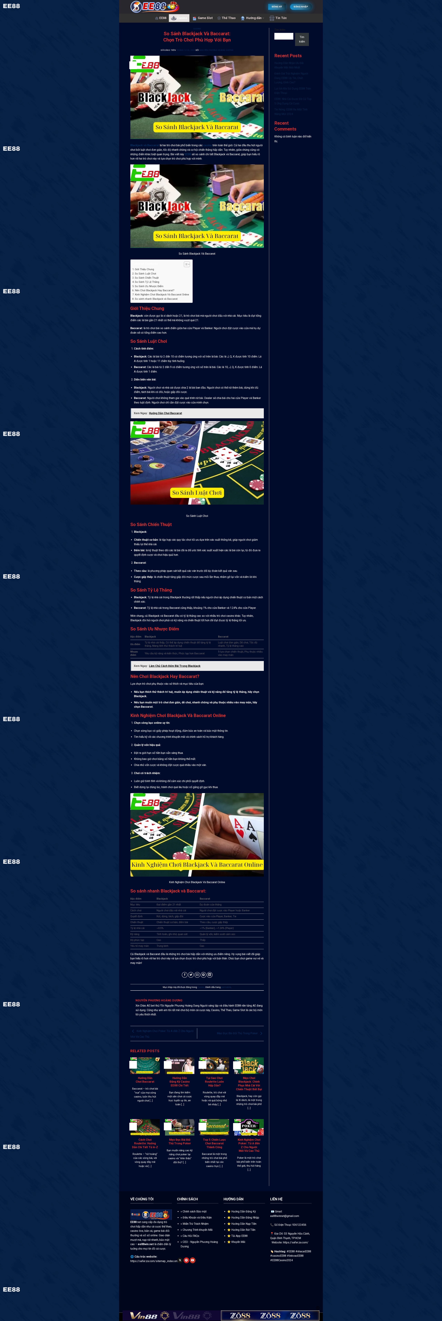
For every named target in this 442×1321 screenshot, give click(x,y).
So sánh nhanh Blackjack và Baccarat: (156, 298)
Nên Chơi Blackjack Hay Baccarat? (154, 290)
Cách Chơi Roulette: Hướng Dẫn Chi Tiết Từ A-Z (145, 1143)
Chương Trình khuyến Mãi (198, 1229)
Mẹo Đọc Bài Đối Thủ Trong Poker (237, 1033)
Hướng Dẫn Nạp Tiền (243, 1223)
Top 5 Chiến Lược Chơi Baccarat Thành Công (214, 1143)
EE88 (162, 18)
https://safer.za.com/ (295, 1242)
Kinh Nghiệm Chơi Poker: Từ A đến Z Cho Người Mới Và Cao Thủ (249, 1145)
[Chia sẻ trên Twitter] (191, 975)
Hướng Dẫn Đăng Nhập (245, 1217)
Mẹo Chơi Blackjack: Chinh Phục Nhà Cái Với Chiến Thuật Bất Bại (249, 1083)
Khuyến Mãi (238, 1242)
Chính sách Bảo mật (194, 1211)
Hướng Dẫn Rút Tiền (243, 1229)
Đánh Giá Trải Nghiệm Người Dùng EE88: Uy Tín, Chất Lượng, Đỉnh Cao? (291, 78)
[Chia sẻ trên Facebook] (185, 975)
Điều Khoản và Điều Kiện (197, 1217)
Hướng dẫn (254, 18)
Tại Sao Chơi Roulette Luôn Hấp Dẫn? (214, 1081)
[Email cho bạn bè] (197, 975)
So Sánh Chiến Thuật (147, 277)
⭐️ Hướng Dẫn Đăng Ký (241, 1211)
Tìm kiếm (279, 29)
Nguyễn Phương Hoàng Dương (216, 50)
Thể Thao (229, 18)
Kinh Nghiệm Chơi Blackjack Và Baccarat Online (162, 294)
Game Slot (205, 18)
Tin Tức (281, 18)
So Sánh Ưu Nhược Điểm (149, 286)
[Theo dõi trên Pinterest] (186, 1260)
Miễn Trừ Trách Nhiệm (196, 1223)
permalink (226, 987)
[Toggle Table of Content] (185, 264)
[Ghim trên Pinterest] (203, 975)
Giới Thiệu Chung (144, 269)
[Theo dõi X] (180, 1260)
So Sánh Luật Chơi (145, 273)
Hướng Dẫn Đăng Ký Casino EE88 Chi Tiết (180, 1081)
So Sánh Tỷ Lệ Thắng (147, 281)
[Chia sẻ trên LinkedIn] (210, 975)
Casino (182, 18)
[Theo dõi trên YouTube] (192, 1260)
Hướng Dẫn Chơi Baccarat (145, 1079)
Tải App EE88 (239, 1236)
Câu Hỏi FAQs (191, 1236)
